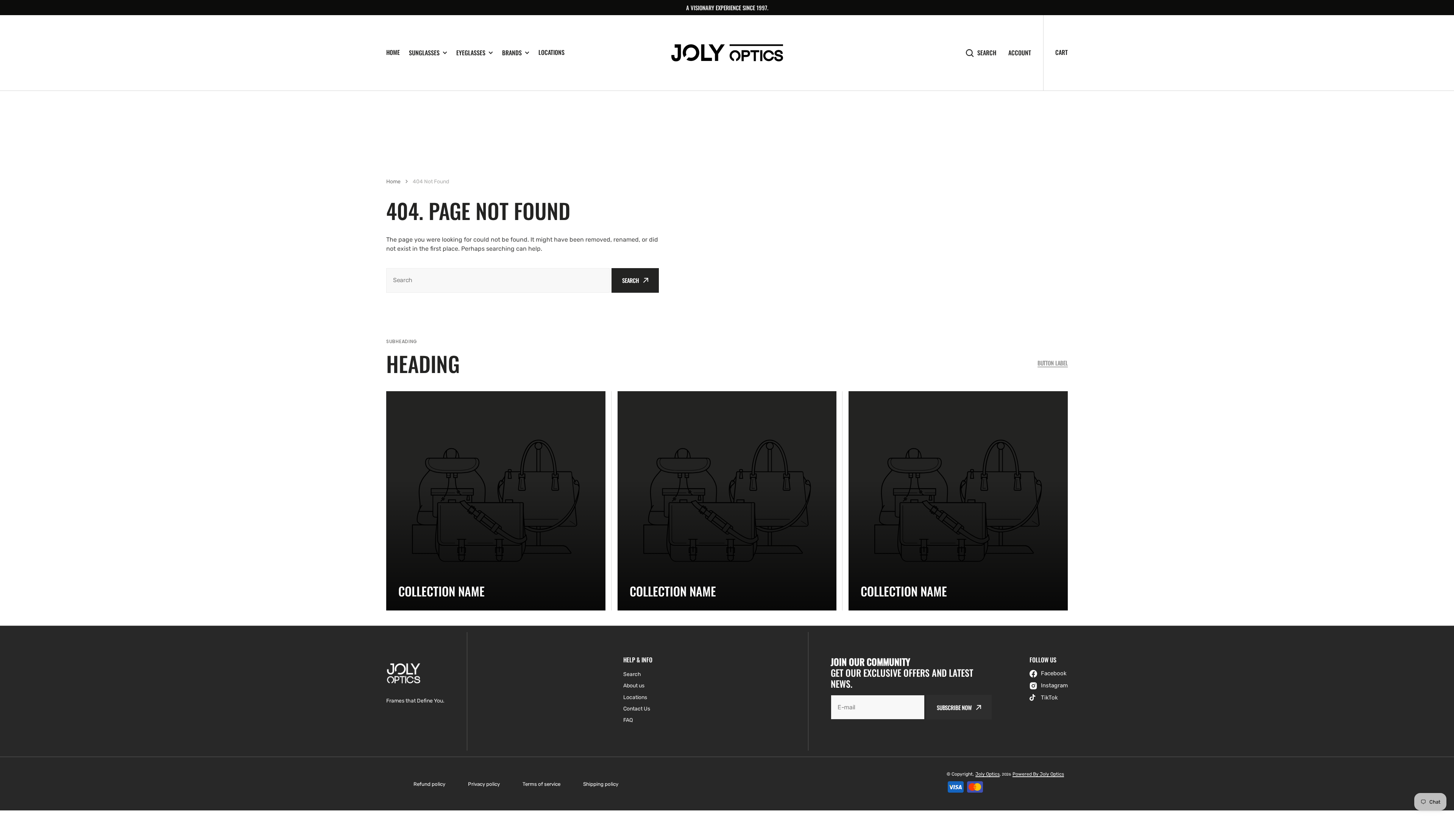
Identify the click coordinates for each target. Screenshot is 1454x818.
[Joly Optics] (727, 52)
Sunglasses (424, 52)
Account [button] (1019, 52)
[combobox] (498, 280)
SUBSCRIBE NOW (954, 707)
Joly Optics (987, 774)
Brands (512, 52)
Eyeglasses (470, 52)
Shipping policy (600, 784)
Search (986, 52)
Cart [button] (1061, 52)
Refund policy (429, 784)
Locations (551, 52)
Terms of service (541, 784)
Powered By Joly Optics (1038, 774)
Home (393, 52)
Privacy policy (484, 784)
